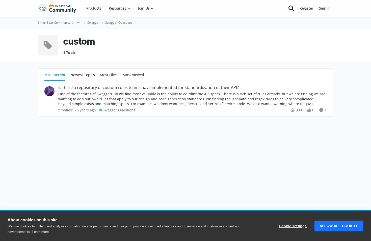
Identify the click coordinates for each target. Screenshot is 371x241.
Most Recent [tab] (54, 74)
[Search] (291, 8)
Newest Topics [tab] (82, 74)
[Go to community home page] (57, 8)
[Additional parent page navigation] (79, 22)
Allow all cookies (339, 226)
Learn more (40, 232)
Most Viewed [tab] (133, 74)
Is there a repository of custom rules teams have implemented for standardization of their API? (148, 87)
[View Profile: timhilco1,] (49, 91)
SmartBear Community (54, 22)
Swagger (93, 22)
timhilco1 (66, 110)
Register (306, 8)
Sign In (325, 8)
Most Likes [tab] (109, 74)
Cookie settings (293, 226)
